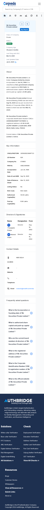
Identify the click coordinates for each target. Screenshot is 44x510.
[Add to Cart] (27, 23)
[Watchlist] (22, 23)
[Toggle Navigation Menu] (39, 3)
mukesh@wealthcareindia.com (26, 288)
